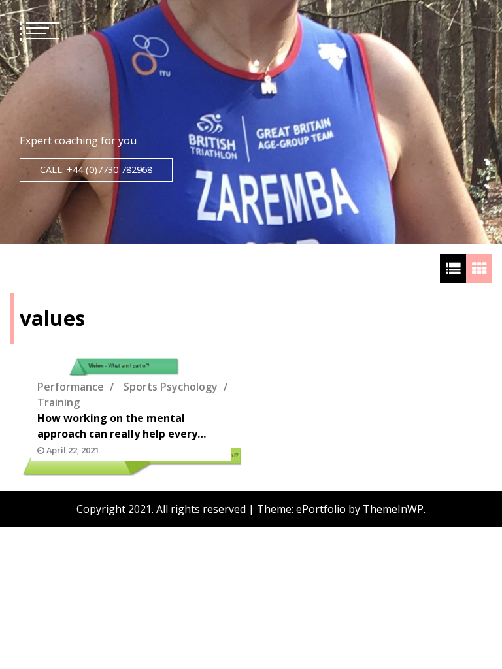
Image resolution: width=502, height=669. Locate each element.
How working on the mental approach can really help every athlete (117, 426)
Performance (70, 387)
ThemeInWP (393, 509)
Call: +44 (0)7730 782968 (96, 169)
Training (58, 402)
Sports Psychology (171, 387)
